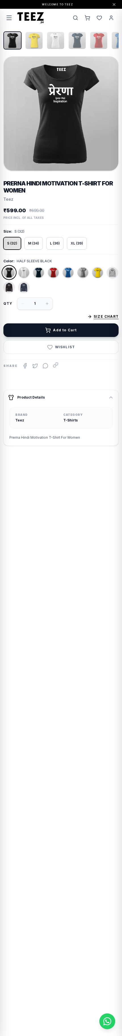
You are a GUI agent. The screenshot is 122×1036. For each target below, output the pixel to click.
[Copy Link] (55, 365)
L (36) (55, 243)
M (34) (33, 243)
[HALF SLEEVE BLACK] (9, 272)
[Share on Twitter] (35, 366)
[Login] (111, 18)
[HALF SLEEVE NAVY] (38, 272)
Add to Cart (65, 330)
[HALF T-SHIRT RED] (53, 272)
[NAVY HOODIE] (24, 287)
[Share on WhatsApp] (45, 366)
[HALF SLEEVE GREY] (83, 272)
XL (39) (77, 243)
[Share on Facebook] (25, 366)
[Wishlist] (99, 18)
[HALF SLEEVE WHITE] (24, 272)
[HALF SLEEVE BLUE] (68, 272)
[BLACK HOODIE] (9, 287)
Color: (8, 261)
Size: (7, 231)
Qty (7, 303)
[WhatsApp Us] (107, 1021)
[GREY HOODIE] (112, 272)
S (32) (12, 243)
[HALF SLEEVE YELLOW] (97, 272)
